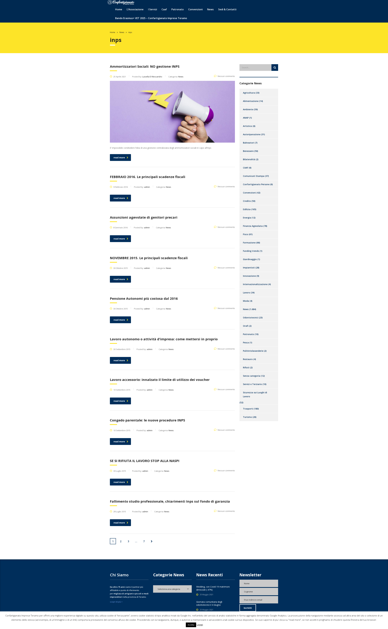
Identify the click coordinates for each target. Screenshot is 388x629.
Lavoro (246, 292)
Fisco (245, 234)
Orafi (245, 325)
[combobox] (172, 589)
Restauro (248, 359)
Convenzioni (249, 192)
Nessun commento (226, 76)
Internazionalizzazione (255, 284)
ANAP (246, 117)
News (210, 9)
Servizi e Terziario (252, 384)
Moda (246, 300)
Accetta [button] (191, 624)
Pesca (246, 342)
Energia (247, 217)
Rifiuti (246, 367)
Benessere (248, 151)
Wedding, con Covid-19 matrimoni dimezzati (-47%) (213, 588)
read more (119, 157)
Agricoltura (249, 92)
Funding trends (251, 250)
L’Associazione (135, 9)
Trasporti (248, 408)
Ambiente (248, 109)
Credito (247, 201)
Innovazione (249, 275)
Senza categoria (251, 375)
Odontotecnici (250, 317)
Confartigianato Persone (256, 184)
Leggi (200, 624)
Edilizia (247, 209)
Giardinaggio (250, 259)
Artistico (247, 126)
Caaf (164, 9)
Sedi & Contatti (227, 9)
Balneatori (248, 142)
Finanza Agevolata (253, 226)
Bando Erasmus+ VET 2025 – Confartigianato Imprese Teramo (151, 18)
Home (118, 9)
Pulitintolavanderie (253, 350)
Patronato (177, 9)
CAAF (245, 167)
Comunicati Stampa (253, 176)
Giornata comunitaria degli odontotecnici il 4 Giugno (209, 603)
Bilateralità (249, 159)
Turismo (247, 417)
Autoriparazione (251, 134)
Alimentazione (250, 101)
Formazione (249, 242)
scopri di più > (116, 601)
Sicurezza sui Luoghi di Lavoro (255, 394)
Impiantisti (249, 267)
